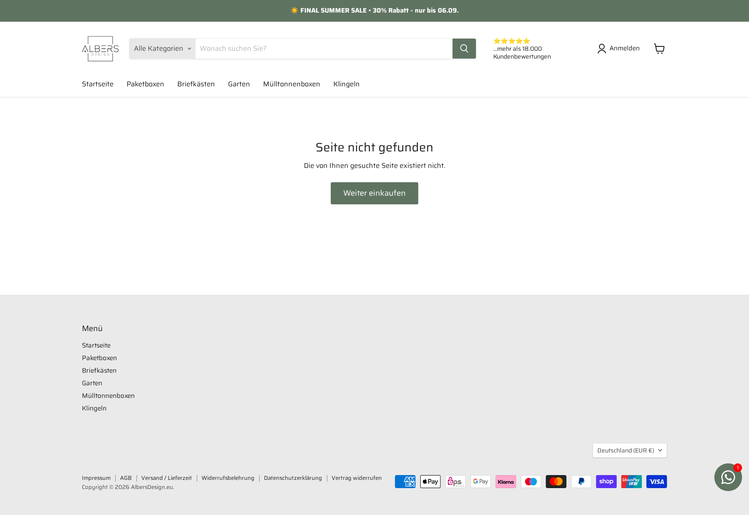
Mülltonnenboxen (291, 84)
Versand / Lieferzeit (166, 477)
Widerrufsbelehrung (228, 477)
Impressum (96, 477)
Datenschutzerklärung (293, 477)
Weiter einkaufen (374, 193)
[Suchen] (464, 49)
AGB (126, 477)
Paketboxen (145, 84)
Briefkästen (196, 84)
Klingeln (346, 84)
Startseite (98, 84)
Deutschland (625, 450)
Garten (239, 84)
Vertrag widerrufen (357, 477)
